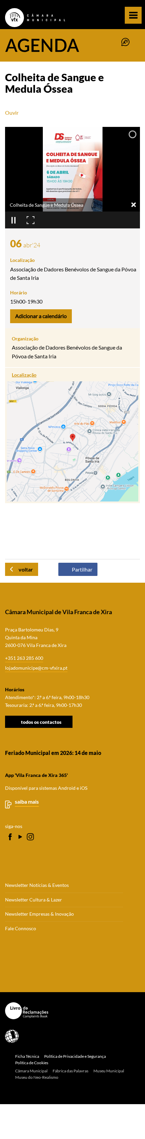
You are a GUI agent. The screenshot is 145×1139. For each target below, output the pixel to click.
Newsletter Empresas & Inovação (39, 914)
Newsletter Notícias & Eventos (37, 885)
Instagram (30, 837)
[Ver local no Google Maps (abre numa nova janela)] (72, 435)
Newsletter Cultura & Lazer (33, 899)
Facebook (10, 837)
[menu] (133, 15)
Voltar (26, 569)
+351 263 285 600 (24, 658)
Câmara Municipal (31, 1070)
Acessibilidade (70, 1036)
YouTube (20, 837)
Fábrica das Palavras (70, 1070)
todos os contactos (41, 722)
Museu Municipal (108, 1070)
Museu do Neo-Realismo (36, 1077)
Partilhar (82, 569)
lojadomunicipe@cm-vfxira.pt (36, 668)
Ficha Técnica (27, 1056)
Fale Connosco (20, 928)
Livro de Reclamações (70, 1010)
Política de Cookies (31, 1062)
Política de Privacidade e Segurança (75, 1056)
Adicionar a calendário (41, 316)
